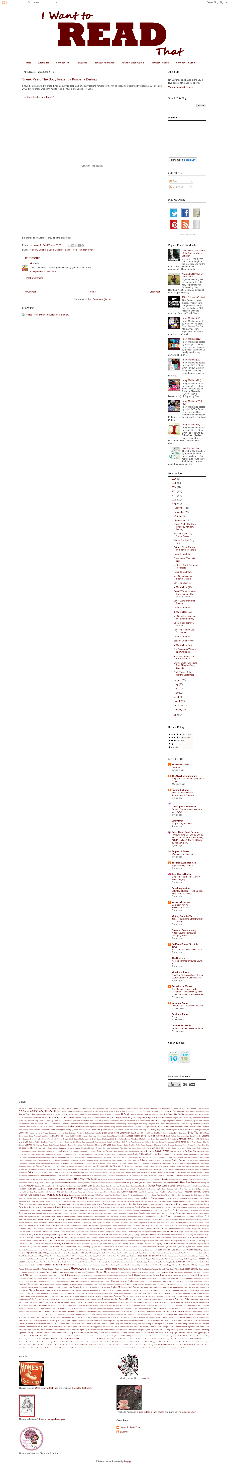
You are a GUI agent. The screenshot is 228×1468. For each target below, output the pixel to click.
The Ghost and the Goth (76, 1311)
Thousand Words (126, 1327)
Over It (105, 1256)
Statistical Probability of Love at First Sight (99, 1290)
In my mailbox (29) (191, 424)
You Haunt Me (139, 1348)
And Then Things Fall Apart (100, 1121)
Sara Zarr (205, 1272)
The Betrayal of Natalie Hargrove (193, 1302)
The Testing (132, 1324)
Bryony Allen (130, 1139)
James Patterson (185, 1201)
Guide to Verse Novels (172, 1186)
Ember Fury (204, 1166)
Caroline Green (158, 1142)
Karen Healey (151, 1213)
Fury (36, 1182)
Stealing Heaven (122, 1290)
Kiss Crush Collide (135, 1219)
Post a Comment (34, 278)
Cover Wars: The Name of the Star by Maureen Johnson (193, 253)
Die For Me (46, 1163)
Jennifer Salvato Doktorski (193, 1204)
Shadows (199, 1278)
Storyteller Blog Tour (72, 1293)
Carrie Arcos (169, 1142)
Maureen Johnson (182, 1235)
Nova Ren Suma (118, 1253)
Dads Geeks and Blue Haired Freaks (173, 1154)
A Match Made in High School (113, 1111)
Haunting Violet (89, 1189)
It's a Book (40, 1201)
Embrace (22, 1169)
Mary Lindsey (141, 1235)
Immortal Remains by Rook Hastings (184, 657)
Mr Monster (86, 1244)
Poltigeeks (160, 1259)
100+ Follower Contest (70, 1108)
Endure (137, 1169)
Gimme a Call (160, 1182)
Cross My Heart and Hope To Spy (90, 1154)
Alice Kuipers (136, 1114)
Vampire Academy (30, 1339)
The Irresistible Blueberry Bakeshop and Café (92, 1314)
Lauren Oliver (57, 1225)
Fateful (51, 1175)
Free (181, 1179)
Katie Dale (109, 1216)
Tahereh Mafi (60, 1299)
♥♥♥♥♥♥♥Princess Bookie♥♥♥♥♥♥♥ (181, 903)
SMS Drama (120, 1284)
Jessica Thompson (127, 1207)
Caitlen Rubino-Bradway (38, 1142)
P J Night (120, 1256)
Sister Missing (78, 1284)
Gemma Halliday (77, 1182)
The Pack (98, 1321)
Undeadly (72, 1336)
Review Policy (160, 62)
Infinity (157, 1198)
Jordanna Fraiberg (146, 1210)
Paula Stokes (31, 1259)
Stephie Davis (193, 1290)
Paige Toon (142, 1256)
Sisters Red (88, 1284)
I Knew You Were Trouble (173, 1192)
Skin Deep (98, 1284)
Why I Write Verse (92, 1345)
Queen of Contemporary (184, 930)
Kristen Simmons (25, 1222)
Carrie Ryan (191, 1142)
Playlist (148, 1259)
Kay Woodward (144, 1216)
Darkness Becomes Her (139, 1157)
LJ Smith (149, 1228)
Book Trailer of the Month (153, 1136)
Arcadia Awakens (166, 1124)
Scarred (206, 1275)
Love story (84, 1231)
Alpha (29, 1118)
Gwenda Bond (188, 1186)
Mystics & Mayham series (186, 1247)
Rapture (175, 1265)
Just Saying (108, 1213)
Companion (23, 1151)
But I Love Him (161, 1139)
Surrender (186, 1293)
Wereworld (195, 1339)
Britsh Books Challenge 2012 (103, 1139)
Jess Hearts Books (181, 874)
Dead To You (49, 1160)
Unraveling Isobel (113, 1336)
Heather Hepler (155, 1189)
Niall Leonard (127, 1250)
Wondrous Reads (180, 972)
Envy (156, 1169)
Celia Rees (140, 1145)
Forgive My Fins (132, 1179)
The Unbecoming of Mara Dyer (150, 1324)
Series (155, 1278)
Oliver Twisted (158, 1253)
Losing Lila (205, 1228)
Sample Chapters (55, 250)
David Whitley (204, 1157)
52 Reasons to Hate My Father (71, 1111)
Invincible (198, 1198)
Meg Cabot (45, 1238)
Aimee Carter (61, 1114)
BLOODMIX (74, 1136)
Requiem (51, 1269)
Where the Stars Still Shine (43, 1345)
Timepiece (23, 1330)
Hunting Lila (115, 1192)
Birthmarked (89, 1133)
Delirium (143, 1160)
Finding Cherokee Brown (178, 1175)
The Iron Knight (44, 1314)
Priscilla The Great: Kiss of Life (63, 1262)
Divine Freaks (79, 1163)
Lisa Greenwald (47, 1228)
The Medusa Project (153, 1317)
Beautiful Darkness (26, 1130)
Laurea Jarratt (197, 1222)
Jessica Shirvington (112, 1207)
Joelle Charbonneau (60, 1210)
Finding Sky (193, 1175)
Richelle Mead (110, 1269)
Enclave (91, 1169)
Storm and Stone (57, 1293)
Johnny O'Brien (112, 1210)
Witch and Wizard (178, 1345)
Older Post (155, 292)
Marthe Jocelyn (119, 1235)
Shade (182, 1278)
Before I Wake (123, 1130)
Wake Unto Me (117, 1339)
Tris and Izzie (149, 1333)
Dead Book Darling (181, 1025)
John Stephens (86, 1210)
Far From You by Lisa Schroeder (184, 631)
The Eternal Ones (178, 1308)
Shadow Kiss (191, 1278)
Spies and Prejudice (175, 1287)
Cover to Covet (147, 1151)
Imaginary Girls (203, 1195)
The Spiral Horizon (73, 1324)
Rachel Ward (72, 1265)
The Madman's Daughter (97, 1317)
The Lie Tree (155, 1314)
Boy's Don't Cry (195, 1136)
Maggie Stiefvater (170, 1231)
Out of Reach (78, 1256)
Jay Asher (46, 1204)
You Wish (149, 1348)
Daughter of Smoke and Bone (160, 1157)
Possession (173, 1259)
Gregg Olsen (125, 1186)
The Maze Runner (138, 1317)
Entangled (144, 1169)
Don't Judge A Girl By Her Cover (114, 1163)
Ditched (63, 1163)
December (179, 508)
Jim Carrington (181, 1207)
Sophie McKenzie (119, 1287)
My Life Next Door (119, 1244)
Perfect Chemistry (53, 1259)
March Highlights (48, 1235)
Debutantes (103, 1160)
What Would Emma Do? (121, 1342)
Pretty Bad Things (185, 1259)
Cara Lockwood (88, 1142)
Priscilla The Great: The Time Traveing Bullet (93, 1262)
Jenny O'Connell (45, 1207)
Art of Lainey (197, 1124)
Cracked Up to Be (177, 1151)
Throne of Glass (155, 1327)
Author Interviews (133, 62)
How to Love (99, 1192)
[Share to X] (76, 245)
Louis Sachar (36, 1231)
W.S (103, 1339)
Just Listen (99, 1213)
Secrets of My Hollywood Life (128, 1278)
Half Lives (198, 1186)
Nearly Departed (54, 1250)
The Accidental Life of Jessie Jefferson (92, 1302)
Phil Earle (74, 1259)
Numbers (128, 1253)
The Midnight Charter (170, 1317)
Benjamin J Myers (177, 1130)
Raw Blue (183, 1265)
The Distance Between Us (124, 1308)
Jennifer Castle (148, 1204)
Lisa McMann (92, 1228)
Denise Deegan (179, 1160)
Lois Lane (168, 1228)
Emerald (29, 1169)
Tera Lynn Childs (182, 1299)
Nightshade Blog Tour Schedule (67, 1253)
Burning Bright (149, 1139)
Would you (40, 1348)
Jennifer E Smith (161, 1204)
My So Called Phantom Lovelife (42, 1247)
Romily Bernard (39, 1272)
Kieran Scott (203, 1216)
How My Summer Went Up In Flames (79, 1192)
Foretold (104, 1179)
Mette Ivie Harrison (149, 1238)
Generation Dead (103, 1182)
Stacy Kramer (55, 1290)
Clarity (152, 1148)
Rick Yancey (153, 1269)
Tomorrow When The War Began (71, 1330)
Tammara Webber (110, 1299)
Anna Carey (52, 1124)
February (179, 705)
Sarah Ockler (134, 1275)
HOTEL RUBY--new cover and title (187, 1006)
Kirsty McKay (122, 1219)
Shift (130, 1281)
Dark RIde (117, 1157)
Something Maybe (26, 1287)
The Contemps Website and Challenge (185, 650)
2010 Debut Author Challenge (145, 1108)
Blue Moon (93, 1136)
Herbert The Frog (180, 1189)
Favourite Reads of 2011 (103, 1175)
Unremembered (138, 1336)
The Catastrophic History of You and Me (156, 1305)
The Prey (115, 1321)
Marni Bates (106, 1234)
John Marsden (73, 1210)
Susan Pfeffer (24, 1296)
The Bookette (178, 958)
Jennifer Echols (175, 1204)
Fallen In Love (175, 1172)
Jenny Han (34, 1207)
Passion (202, 1256)
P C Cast (112, 1256)
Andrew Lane (145, 1121)
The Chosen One (179, 1305)
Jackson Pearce (147, 1201)
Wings (151, 1345)
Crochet (73, 1154)
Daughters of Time (180, 1157)
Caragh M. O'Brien (113, 1142)
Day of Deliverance (26, 1160)
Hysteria (150, 1192)
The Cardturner (134, 1305)
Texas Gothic (24, 1302)
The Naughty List (39, 1321)
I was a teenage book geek (52, 1419)
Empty (84, 1169)
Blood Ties (56, 1136)
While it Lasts (71, 1345)
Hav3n (97, 1189)
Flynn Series (66, 1179)
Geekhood (66, 1182)
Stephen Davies (165, 1290)
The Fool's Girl (35, 1311)
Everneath (23, 1172)
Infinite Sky (149, 1198)
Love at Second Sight (61, 1231)
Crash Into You (25, 1154)
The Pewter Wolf (180, 764)
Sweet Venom (24, 1299)
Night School (193, 1250)
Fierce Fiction (138, 1175)
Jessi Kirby (87, 1207)
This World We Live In (110, 1327)
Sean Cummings (60, 1278)
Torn (88, 1333)
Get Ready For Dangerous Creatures (138, 1182)
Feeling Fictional (180, 790)
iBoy (146, 1195)
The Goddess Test (94, 1311)
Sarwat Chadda (160, 1275)
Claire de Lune (130, 1148)
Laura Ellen (159, 1222)
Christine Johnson (103, 1148)
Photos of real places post (114, 1259)
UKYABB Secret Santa (48, 1336)
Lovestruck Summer (96, 1231)
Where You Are (60, 1345)
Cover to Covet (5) (182, 583)
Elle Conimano (145, 1166)
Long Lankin (185, 1228)
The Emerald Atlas (164, 1308)
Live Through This (129, 1228)
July (176, 684)
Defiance (135, 1160)
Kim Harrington (49, 1219)
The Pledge (107, 1321)
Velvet (39, 1339)
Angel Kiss (171, 1121)
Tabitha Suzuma (48, 1299)
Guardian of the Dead (139, 1186)
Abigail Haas (195, 1111)
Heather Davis (143, 1189)
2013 (174, 491)
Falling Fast (185, 1172)
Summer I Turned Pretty (160, 1293)
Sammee (124, 1432)
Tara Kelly (147, 1299)
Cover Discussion (122, 1151)
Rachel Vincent (59, 1264)
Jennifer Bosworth (121, 1204)
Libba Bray (145, 1225)
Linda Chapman (165, 1225)
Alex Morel (92, 1114)
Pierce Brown (130, 1259)
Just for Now (77, 1213)
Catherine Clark (80, 1145)
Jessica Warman (142, 1207)
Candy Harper (58, 1142)
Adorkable (42, 1114)
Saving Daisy (173, 1275)
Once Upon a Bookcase (184, 806)
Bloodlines (65, 1136)
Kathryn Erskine (76, 1216)
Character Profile (160, 1145)
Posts (175, 181)
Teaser (165, 1299)
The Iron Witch (68, 1314)
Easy (202, 1163)
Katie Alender (88, 1216)
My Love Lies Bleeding (150, 1244)
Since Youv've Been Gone (44, 1284)
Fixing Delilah (44, 1179)
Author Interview (76, 1126)
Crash (207, 1151)
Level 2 (129, 1225)
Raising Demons (117, 1265)
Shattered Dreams (54, 1281)
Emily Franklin (38, 1169)
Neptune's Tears (94, 1250)
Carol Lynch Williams (143, 1142)
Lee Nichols (92, 1225)
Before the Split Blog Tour (140, 1130)
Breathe (205, 1136)
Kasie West (23, 1216)
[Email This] (70, 245)
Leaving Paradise (71, 1225)
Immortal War (52, 1198)
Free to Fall (187, 1179)
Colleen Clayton (203, 1148)
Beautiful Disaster (41, 1130)
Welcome (185, 1339)
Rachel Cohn (30, 1265)
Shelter (107, 1281)
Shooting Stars (151, 1281)
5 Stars (54, 1111)
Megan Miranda (57, 1237)
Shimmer (135, 1281)
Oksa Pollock (138, 1253)
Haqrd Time (41, 1189)
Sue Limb (146, 1293)
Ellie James (176, 1166)
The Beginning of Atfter (171, 1302)
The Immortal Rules (180, 1311)
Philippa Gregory (96, 1259)
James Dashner (172, 1201)
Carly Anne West (128, 1142)
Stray (110, 1293)
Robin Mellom (204, 1269)
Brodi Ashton (120, 1139)
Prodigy (144, 1262)
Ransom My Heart (153, 1265)
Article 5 (206, 1124)
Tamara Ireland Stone (93, 1299)
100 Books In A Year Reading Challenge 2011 (43, 1108)
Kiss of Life (163, 1219)
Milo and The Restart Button (69, 1241)
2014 (174, 487)
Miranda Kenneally (128, 1241)
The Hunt (166, 1311)
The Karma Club (116, 1314)
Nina (32, 263)
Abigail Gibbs (184, 1111)
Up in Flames (155, 1336)
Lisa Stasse (117, 1228)
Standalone (66, 1290)
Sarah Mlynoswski (120, 1275)
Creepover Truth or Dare (45, 1154)
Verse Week (73, 1338)
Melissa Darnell (85, 1238)
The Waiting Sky (184, 1324)
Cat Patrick (30, 1145)
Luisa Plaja (132, 1231)
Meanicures (35, 1238)
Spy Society (23, 1290)
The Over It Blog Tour (86, 1321)
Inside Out (175, 1198)
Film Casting (148, 1175)
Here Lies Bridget (194, 1189)
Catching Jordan (41, 1145)
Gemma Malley (90, 1182)
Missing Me (175, 1241)
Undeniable (80, 1336)
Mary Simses (163, 1235)
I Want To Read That (130, 1427)
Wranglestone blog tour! (182, 854)
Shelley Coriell (98, 1281)
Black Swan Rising (110, 1133)
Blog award (183, 1133)
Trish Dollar (158, 1333)
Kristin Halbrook (61, 1222)
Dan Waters (204, 1154)
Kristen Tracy (38, 1222)
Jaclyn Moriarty (160, 1201)
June (177, 688)
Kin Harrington (90, 1219)
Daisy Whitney (194, 1154)
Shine (142, 1281)
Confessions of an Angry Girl (49, 1151)
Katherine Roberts (63, 1216)
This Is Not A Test (74, 1327)
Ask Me (39, 1127)
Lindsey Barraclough (201, 1225)
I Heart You (158, 1192)
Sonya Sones (79, 1287)
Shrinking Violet (173, 1281)
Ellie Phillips (186, 1166)
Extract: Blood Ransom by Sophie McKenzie (185, 548)
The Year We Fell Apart (200, 1324)
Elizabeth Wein (133, 1166)
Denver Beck (204, 1160)
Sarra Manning (146, 1275)
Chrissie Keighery (27, 1148)
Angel (164, 1121)
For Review (81, 1179)
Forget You (120, 1179)
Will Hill (126, 1345)
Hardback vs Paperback (58, 1189)
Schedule (22, 1278)
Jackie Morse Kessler (132, 1201)
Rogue (30, 1272)
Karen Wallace (191, 1213)
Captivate (68, 1142)
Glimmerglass (47, 1186)
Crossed (107, 1154)
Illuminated (186, 1195)
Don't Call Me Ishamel (93, 1163)
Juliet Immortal (58, 1213)
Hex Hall (41, 1192)
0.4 (20, 1108)
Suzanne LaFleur (94, 1296)
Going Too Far (62, 1186)
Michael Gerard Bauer (174, 1238)
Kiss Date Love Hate (150, 1219)
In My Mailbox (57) (183, 587)
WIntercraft (166, 1345)
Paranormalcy (173, 1256)
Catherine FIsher (93, 1145)
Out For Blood (55, 1256)
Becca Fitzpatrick (99, 1129)
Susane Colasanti (51, 1296)
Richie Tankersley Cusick (127, 1269)
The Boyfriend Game (74, 1305)
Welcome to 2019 (180, 907)
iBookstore (140, 1195)
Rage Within (105, 1265)
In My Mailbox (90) (191, 359)
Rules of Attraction (128, 1272)
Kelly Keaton (155, 1216)
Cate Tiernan (54, 1145)
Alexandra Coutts (113, 1114)
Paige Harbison (130, 1256)
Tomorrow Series (52, 1330)
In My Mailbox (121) (191, 380)
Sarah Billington (54, 1275)
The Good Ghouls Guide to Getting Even (118, 1311)
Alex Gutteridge (81, 1114)
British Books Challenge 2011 (80, 1139)
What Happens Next (33, 1342)
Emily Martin (63, 1169)
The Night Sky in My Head (56, 1321)
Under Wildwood (92, 1336)
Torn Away (94, 1333)
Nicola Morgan (150, 1250)
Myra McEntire (170, 1247)
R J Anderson (191, 1262)
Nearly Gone (66, 1250)
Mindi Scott (90, 1241)
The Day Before (73, 1308)
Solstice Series (156, 1284)
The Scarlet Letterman (168, 1321)
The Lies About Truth (169, 1314)
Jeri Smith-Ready (60, 1207)
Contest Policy (185, 62)
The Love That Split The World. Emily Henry (53, 1317)
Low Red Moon (120, 1231)
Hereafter (205, 1189)
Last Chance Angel (136, 1222)
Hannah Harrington (28, 1189)
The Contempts (203, 1305)
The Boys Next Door (90, 1305)
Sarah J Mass (106, 1275)
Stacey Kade (45, 1290)
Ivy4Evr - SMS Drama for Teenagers (186, 566)
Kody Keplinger (203, 1219)
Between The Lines (76, 1133)
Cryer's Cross (127, 1154)
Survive (193, 1293)
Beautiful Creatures (201, 1127)
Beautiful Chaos (187, 1127)
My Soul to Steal (126, 1247)
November (179, 512)
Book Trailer (134, 1136)
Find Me (166, 1175)
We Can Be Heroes (152, 1339)
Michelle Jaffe (37, 1241)
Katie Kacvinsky (120, 1216)
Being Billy (156, 1129)
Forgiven (142, 1179)
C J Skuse (23, 1142)
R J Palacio (201, 1262)
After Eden (51, 1114)
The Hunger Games (153, 1311)
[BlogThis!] (73, 245)
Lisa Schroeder (105, 1228)
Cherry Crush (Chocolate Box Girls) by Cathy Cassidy (185, 665)
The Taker (124, 1324)
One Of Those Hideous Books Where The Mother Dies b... (185, 594)
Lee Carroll (82, 1225)
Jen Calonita (56, 1204)
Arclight (176, 1124)
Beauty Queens (72, 1130)
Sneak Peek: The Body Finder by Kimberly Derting (185, 527)
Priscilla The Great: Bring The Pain (37, 1262)
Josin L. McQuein (160, 1210)
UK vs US (33, 1335)
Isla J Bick (31, 1201)
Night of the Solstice (178, 1250)
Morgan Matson (63, 1243)
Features (82, 62)
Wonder (201, 1345)
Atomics (50, 1127)
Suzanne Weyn (107, 1296)
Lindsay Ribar (187, 1225)
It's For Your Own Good (54, 1201)
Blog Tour (193, 1132)
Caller (50, 1142)
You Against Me (94, 1348)
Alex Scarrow (101, 1114)
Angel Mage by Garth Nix (183, 865)
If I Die (172, 1195)
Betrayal (198, 1130)
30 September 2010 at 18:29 (43, 271)
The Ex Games (191, 1308)
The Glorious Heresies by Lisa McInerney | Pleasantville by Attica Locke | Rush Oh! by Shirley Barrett (187, 992)
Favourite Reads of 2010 (83, 1175)
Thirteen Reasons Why (28, 1327)
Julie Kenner (37, 1213)
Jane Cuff (28, 1204)
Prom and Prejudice (155, 1262)
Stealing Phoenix (136, 1290)
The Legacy (145, 1314)
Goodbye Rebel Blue (101, 1186)
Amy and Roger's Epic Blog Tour (122, 1117)
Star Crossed (76, 1290)
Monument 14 (24, 1244)
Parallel (164, 1256)
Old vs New (147, 1253)
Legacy (102, 1225)
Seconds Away (110, 1278)
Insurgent (183, 1198)
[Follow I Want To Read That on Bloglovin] (182, 161)
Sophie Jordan (91, 1287)
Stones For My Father (27, 1293)
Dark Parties (107, 1157)
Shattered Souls (68, 1281)
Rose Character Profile (68, 1272)
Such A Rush (137, 1293)
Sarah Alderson (26, 1275)
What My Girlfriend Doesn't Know (74, 1342)
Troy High (173, 1333)
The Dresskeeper (141, 1308)
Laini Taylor (96, 1222)
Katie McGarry (132, 1216)
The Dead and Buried (87, 1308)
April (176, 697)
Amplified (102, 1118)
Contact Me (62, 62)
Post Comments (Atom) (99, 299)
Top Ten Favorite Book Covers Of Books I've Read (49, 1333)
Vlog (99, 1338)
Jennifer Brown (135, 1204)
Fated (45, 1175)
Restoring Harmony (62, 1269)
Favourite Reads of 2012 (123, 1175)
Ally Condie (179, 1114)
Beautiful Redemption (56, 1130)
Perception (41, 1259)
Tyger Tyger (201, 1333)
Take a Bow (70, 1299)
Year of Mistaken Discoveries (76, 1348)
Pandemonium (154, 1256)
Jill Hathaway (171, 1207)
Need (73, 1250)
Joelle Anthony (46, 1210)
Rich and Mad (97, 1269)
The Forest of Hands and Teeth (54, 1311)
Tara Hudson (138, 1299)
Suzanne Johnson (79, 1296)
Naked (199, 1247)
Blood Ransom (46, 1136)
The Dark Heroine (59, 1308)
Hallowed (205, 1186)
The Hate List (140, 1311)
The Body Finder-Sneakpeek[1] (38, 97)
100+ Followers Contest (193, 297)
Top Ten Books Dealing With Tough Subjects (133, 1330)
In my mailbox (79, 1197)
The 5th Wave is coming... (67, 1302)
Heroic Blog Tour (30, 1192)
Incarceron (129, 1198)
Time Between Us (202, 1327)
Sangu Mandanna (185, 1272)
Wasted (141, 1339)
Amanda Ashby (80, 1118)
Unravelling (126, 1336)
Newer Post (30, 292)
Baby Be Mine (116, 1127)
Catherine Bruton (67, 1145)
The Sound (61, 1324)
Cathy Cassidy (117, 1145)
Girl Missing (201, 1182)
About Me (43, 62)
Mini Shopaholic (114, 1241)
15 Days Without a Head (99, 1108)
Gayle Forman (55, 1182)
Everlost (198, 1169)
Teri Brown (195, 1299)
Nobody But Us (98, 1253)
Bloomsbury (83, 1136)
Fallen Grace (163, 1172)
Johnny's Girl (124, 1210)
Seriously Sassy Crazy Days (168, 1278)
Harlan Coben (75, 1189)
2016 (174, 479)
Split (207, 1287)
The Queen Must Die (152, 1321)
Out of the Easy (90, 1256)
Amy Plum (39, 1121)
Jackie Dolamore (117, 1201)
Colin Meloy (191, 1148)
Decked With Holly (124, 1160)
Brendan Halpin (36, 1139)
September (180, 520)
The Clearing (192, 1305)
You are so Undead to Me (124, 1348)
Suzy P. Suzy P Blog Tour (145, 1296)
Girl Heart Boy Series (186, 1182)
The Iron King (32, 1314)
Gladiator (38, 1186)
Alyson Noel (50, 1117)
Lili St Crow (154, 1225)
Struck (115, 1293)
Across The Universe (28, 1114)
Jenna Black (91, 1204)
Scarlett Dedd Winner (184, 640)
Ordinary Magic (38, 1256)
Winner (157, 1345)
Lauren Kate (32, 1225)
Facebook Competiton (111, 1172)
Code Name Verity (179, 1148)
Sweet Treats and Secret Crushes (196, 1296)
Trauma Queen (117, 1333)
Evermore (205, 1169)
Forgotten (150, 1179)
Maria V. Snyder (75, 1235)
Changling (149, 1145)
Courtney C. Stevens (88, 1151)
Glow (55, 1186)
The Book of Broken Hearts (39, 1305)
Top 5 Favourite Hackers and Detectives (100, 1330)
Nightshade (49, 1253)
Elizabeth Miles (90, 1166)
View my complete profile (180, 87)
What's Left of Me (137, 1342)
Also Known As (38, 1118)
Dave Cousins (193, 1157)
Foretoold (112, 1179)
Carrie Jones (180, 1142)
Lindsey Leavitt (26, 1228)
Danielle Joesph (84, 1157)
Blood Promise (34, 1136)
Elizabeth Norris (104, 1166)
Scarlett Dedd (196, 1275)
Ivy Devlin (90, 1201)
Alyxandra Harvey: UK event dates (192, 275)
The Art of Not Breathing (127, 1302)
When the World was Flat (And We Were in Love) (177, 1342)
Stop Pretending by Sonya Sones (183, 535)
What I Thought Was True (51, 1342)
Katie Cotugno (99, 1216)
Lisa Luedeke (68, 1228)
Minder (82, 1241)
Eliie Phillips (65, 1166)
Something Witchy (55, 1287)
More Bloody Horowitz (47, 1244)
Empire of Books (180, 851)
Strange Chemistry (100, 1293)
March (177, 701)
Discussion (55, 1163)
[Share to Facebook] (79, 245)
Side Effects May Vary (188, 1281)
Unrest (146, 1336)
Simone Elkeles (26, 1284)
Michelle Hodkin (25, 1241)
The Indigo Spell (195, 1311)
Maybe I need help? (201, 1235)
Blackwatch (125, 1133)
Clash (158, 1148)
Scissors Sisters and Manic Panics (40, 1278)
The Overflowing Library (184, 776)
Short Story (161, 1281)
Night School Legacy (35, 1253)
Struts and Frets (125, 1293)
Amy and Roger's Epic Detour (151, 1117)
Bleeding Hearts (147, 1133)
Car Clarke (77, 1142)
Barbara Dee (161, 1126)
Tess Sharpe (204, 1299)
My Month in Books (168, 1243)
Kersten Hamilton (180, 1216)
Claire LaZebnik (143, 1148)
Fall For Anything (151, 1172)
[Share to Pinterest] (82, 245)
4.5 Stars (44, 1111)
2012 (174, 495)
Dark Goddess (96, 1157)
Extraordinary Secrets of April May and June (53, 1172)
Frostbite (31, 1182)
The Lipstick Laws (184, 1314)
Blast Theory (135, 1133)
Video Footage (90, 1339)
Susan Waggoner (37, 1296)
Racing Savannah (85, 1265)
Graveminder (115, 1186)
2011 (174, 500)
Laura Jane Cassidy (173, 1222)
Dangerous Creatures (35, 1157)
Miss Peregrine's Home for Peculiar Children (153, 1241)
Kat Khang (32, 1216)
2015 (174, 483)
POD (153, 1259)
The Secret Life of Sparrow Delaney (192, 1321)
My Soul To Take (140, 1247)
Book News (101, 1136)
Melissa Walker (121, 1238)
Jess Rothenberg (75, 1207)
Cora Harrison (74, 1151)
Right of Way (164, 1269)
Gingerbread (171, 1182)
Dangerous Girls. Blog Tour (67, 1157)
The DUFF (152, 1308)
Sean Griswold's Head (75, 1278)
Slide (104, 1284)
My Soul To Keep (97, 1247)
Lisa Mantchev (79, 1228)
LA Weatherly (86, 1222)
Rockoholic (23, 1272)
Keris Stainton (167, 1216)
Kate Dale (41, 1216)
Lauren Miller (45, 1225)
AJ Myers (70, 1114)
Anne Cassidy (89, 1124)
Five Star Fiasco (32, 1179)
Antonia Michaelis (116, 1124)
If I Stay (178, 1195)
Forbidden (95, 1179)
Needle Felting (81, 1250)
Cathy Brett (177, 821)
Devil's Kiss (23, 1163)
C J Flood (194, 1139)
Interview (191, 1198)
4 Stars (34, 1111)
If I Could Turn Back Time (159, 1195)
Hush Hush (142, 1192)
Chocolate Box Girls (201, 1145)
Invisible (206, 1198)
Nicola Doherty (138, 1250)
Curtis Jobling (139, 1154)
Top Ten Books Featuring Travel (163, 1330)
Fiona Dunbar (204, 1175)
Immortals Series (64, 1198)
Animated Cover (182, 1121)
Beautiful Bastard (174, 1127)
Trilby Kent (139, 1333)
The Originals (72, 1321)
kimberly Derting (38, 250)
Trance (107, 1333)
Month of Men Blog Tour (199, 1241)
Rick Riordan (143, 1269)
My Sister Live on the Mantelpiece (190, 1244)
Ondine (166, 1253)
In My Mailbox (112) (191, 339)
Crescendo (60, 1154)
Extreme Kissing (77, 1172)
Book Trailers (171, 1136)
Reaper (22, 1269)
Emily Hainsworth (51, 1169)
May (176, 693)
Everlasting (190, 1169)
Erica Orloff (170, 1169)
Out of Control (67, 1256)
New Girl (113, 1250)
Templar (171, 1299)
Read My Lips (192, 1265)
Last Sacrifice (149, 1222)
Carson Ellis (201, 1142)
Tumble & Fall (191, 1333)
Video (82, 1339)
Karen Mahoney (163, 1213)
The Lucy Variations (79, 1317)
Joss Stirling (173, 1210)
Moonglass (34, 1244)
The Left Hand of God (131, 1314)
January (178, 709)
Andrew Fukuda (132, 1120)
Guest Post (154, 1185)
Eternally (178, 1169)
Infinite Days (139, 1198)
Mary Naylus (152, 1234)
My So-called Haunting (81, 1247)
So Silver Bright (144, 1284)
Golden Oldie (86, 1186)
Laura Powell (186, 1222)
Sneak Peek (71, 250)
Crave (33, 1154)
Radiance (96, 1265)
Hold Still (60, 1192)
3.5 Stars (23, 1111)
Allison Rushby (157, 1114)
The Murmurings (199, 1317)
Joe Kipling (35, 1210)
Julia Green (184, 1210)
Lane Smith (105, 1222)
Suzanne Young (180, 1003)
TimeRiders (31, 1330)
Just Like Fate (88, 1213)
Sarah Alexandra (40, 1275)
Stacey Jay (34, 1290)
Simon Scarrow (203, 1281)
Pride (195, 1259)
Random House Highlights (135, 1265)
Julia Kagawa (204, 1210)
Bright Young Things (60, 1139)
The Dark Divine (46, 1308)
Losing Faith (195, 1228)
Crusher (119, 1154)
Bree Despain (24, 1139)
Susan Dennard (203, 1293)
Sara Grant (197, 1272)
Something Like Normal (200, 1284)
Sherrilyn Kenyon (119, 1281)
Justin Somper (119, 1213)
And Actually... (48, 1121)
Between (23, 1133)
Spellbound (157, 1287)
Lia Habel (136, 1225)
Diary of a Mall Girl (35, 1163)
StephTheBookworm (82, 1388)
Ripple (172, 1269)
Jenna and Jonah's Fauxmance (73, 1204)
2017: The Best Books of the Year (187, 949)
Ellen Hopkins (156, 1166)
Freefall (196, 1179)
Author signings (90, 1127)
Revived (88, 1269)
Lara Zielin (124, 1222)
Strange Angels (87, 1293)
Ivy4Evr (97, 1201)
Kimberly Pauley (78, 1219)
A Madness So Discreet (93, 1111)
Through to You (168, 1327)
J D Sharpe (105, 1201)
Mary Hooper (130, 1235)
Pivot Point (140, 1259)
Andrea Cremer (118, 1121)
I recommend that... (192, 1192)
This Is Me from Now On (57, 1327)
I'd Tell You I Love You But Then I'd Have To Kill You (115, 1195)
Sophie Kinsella (104, 1287)
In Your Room (119, 1198)
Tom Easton (40, 1330)
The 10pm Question (37, 1302)
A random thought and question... (139, 1111)
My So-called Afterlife (63, 1247)
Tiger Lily (191, 1327)
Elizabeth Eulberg (77, 1166)
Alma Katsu (199, 1114)
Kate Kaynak (50, 1216)
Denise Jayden (192, 1160)
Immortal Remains (40, 1198)
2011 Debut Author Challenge (169, 1108)
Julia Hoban (193, 1210)
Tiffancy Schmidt (181, 1327)
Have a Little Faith (108, 1189)
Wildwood (120, 1345)
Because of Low (85, 1130)
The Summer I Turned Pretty (108, 1324)
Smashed (111, 1284)
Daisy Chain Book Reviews (185, 832)
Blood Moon (23, 1136)
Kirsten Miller (102, 1219)
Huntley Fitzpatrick (129, 1192)
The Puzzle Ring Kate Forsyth (131, 1321)
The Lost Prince (29, 1317)
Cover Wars (162, 1151)
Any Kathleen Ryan (130, 1124)
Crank (201, 1151)
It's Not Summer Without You (75, 1201)
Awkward (107, 1127)
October (178, 516)
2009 (174, 715)
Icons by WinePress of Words (188, 234)
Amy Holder (193, 1118)
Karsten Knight (203, 1213)
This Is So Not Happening (91, 1327)
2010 (174, 504)
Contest (64, 1151)
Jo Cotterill (192, 1207)
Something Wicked (41, 1287)
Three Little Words (141, 1327)
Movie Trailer (76, 1244)
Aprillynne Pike (153, 1124)
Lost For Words (25, 1231)
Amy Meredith (29, 1121)
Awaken (100, 1127)
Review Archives (104, 62)
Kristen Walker (48, 1222)
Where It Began (203, 1342)
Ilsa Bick (194, 1195)
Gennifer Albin (115, 1182)
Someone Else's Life (182, 1284)
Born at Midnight (183, 1136)
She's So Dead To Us (84, 1281)
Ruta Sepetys (140, 1272)
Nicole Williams (163, 1250)
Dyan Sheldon (180, 1163)
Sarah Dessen (81, 1275)
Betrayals (205, 1130)
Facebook (98, 1172)
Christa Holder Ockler (44, 1148)
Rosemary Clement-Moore (98, 1272)
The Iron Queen (56, 1314)
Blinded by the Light (170, 1133)
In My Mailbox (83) (191, 318)
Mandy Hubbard (34, 1234)
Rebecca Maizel (31, 1269)
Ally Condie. (189, 1114)
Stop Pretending (43, 1293)
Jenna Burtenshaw (104, 1204)
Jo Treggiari (200, 1207)
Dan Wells (23, 1157)
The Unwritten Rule (169, 1324)
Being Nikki (165, 1130)
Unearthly (102, 1336)
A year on (176, 1017)
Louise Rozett (47, 1231)
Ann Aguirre (193, 1121)
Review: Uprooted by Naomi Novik (187, 1028)
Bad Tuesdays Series (146, 1127)
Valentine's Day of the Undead (172, 1336)
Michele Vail (187, 1238)
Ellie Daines (167, 1166)
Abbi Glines (173, 1111)
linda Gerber (176, 1225)
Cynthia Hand (152, 1154)
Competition (33, 1151)
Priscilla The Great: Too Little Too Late (126, 1262)
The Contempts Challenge (29, 1308)
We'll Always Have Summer (171, 1339)
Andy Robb (156, 1120)
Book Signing (123, 1136)
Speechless (148, 1287)
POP (166, 1259)
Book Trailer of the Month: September (184, 673)
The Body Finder (86, 250)
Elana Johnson (54, 1166)
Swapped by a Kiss (163, 1296)
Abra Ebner (204, 1111)
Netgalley (105, 1250)
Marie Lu (85, 1235)
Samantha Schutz (153, 1272)
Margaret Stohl (62, 1234)
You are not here (106, 1348)
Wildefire (112, 1345)
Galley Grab (44, 1182)
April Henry (143, 1124)
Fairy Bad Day (138, 1172)
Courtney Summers (106, 1151)
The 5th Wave (50, 1302)
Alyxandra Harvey (65, 1117)
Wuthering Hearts (51, 1348)
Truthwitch (182, 1333)
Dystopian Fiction (192, 1163)
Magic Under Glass (186, 1231)
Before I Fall (112, 1130)
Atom (45, 1127)
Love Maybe (75, 1231)
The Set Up (51, 1324)
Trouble (166, 1333)
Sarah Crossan (68, 1275)
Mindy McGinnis (101, 1241)
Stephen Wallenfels (179, 1290)
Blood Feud (204, 1133)
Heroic (21, 1192)
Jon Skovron (134, 1210)
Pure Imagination (181, 888)
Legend (108, 1225)
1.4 (23, 1108)
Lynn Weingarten (144, 1231)
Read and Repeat (180, 1014)
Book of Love (112, 1136)
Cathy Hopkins (130, 1145)
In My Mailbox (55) (183, 645)
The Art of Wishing (144, 1302)
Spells (165, 1287)
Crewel (67, 1154)
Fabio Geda (89, 1172)
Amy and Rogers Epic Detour (176, 1118)
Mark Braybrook (95, 1235)
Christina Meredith (88, 1148)
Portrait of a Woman (182, 986)
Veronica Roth (49, 1339)
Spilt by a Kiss (189, 1287)
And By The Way (62, 1121)
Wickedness (104, 1345)
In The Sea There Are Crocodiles (101, 1198)
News (119, 1250)
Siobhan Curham (61, 1284)
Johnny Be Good (99, 1210)
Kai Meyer (129, 1213)
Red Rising (42, 1269)
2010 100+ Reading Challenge (122, 1108)
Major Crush (198, 1231)
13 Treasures (84, 1108)
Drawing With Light (134, 1163)
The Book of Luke (58, 1305)
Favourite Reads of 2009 (63, 1175)
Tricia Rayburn (128, 1333)
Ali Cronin (125, 1114)
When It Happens (151, 1342)
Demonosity (166, 1160)
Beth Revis (189, 1129)
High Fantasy (50, 1192)
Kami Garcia (139, 1213)
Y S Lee (62, 1348)
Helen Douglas (167, 1189)
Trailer (101, 1332)
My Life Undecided (133, 1244)
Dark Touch (125, 1157)
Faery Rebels (126, 1172)
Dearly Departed (79, 1160)
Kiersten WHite (26, 1219)
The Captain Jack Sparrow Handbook (113, 1305)
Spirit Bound (200, 1287)
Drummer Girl (169, 1163)
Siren (71, 1284)
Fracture (166, 1179)
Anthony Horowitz (102, 1124)
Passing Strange (191, 1256)
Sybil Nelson (36, 1299)
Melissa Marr (109, 1238)
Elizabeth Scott (119, 1166)
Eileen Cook (41, 1166)
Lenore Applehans (119, 1225)
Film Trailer (158, 1175)
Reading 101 (204, 1265)
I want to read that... (191, 448)
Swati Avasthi (177, 1296)
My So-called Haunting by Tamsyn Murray (184, 617)
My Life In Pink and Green (101, 1244)
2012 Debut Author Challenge (193, 1108)
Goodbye (176, 767)
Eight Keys (31, 1166)
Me (20, 1238)
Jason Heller (37, 1204)
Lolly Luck (176, 1228)
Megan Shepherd (72, 1238)
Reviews (77, 1268)
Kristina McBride (74, 1222)
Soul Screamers (135, 1287)
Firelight (22, 1179)
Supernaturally (176, 1293)
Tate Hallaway (157, 1299)
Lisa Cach (37, 1228)
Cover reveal (134, 1151)
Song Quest (67, 1287)
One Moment (175, 1253)
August (178, 680)
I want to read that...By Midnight (81, 1195)
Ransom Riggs (166, 1265)
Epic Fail (162, 1169)
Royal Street (115, 1272)
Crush (113, 1154)
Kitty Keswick (180, 1219)
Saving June (184, 1275)
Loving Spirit (109, 1231)
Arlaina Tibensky (185, 1124)
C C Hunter (172, 1139)
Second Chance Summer (94, 1278)
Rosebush (81, 1272)
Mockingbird (184, 1241)
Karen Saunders (177, 1213)
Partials (182, 1256)
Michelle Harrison (201, 1237)
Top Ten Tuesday (78, 1332)
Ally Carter (168, 1114)
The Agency (112, 1302)
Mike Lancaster (50, 1240)
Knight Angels (191, 1219)
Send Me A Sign (146, 1278)
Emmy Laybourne (75, 1169)
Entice (151, 1169)
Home (28, 62)
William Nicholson (136, 1345)
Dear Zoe (69, 1160)
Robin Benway (191, 1269)
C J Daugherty (183, 1139)
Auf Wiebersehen (60, 1127)
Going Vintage (74, 1186)
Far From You (37, 1175)
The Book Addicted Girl (184, 863)
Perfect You (65, 1259)
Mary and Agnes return (182, 823)
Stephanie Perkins (151, 1290)
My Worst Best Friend (155, 1247)
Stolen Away (204, 1290)
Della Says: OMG (154, 1160)
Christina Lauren (73, 1148)
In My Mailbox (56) (183, 612)
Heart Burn (120, 1189)
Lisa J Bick (58, 1228)
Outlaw (100, 1256)
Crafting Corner (192, 1151)
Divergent (70, 1163)
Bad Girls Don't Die (130, 1127)
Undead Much (62, 1336)
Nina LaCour (85, 1253)
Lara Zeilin (115, 1222)
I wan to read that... (36, 1195)
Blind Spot (158, 1133)
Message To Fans (134, 1238)
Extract (31, 1172)
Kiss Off (171, 1219)
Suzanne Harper (65, 1296)
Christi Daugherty (60, 1148)
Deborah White (92, 1160)
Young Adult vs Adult (161, 1348)
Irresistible (23, 1201)
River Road (179, 1269)
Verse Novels (61, 1339)
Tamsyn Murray (126, 1299)
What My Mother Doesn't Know (99, 1342)
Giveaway (29, 1185)
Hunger (107, 1192)
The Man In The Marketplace (118, 1317)
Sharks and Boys (30, 1281)
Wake (108, 1339)
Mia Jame (161, 1238)
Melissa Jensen (98, 1238)
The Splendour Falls (88, 1324)
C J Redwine (204, 1139)
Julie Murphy (47, 1213)
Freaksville (174, 1179)
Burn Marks (139, 1139)
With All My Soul (191, 1345)
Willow (146, 1345)
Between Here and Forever (37, 1133)
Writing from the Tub (182, 916)
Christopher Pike (116, 1148)
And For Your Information (79, 1121)
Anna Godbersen (64, 1124)
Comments (177, 187)
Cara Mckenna (100, 1142)
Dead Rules (39, 1160)
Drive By (160, 1163)
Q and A (182, 1262)
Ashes (21, 1127)
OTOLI (47, 1256)
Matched (171, 1235)
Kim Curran (37, 1219)
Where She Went (25, 1345)
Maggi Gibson (156, 1231)
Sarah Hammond (94, 1275)
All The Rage (146, 1114)
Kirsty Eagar (112, 1219)
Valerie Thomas (190, 1336)
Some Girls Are (168, 1284)
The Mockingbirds (185, 1317)
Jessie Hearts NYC (158, 1207)
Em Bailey (195, 1166)
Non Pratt (107, 1253)
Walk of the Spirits (130, 1339)
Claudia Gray (166, 1148)
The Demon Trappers (105, 1308)
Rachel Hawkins (43, 1265)
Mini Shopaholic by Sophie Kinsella (183, 577)
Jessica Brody (97, 1207)
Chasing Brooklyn (175, 1145)
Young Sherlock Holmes (179, 1348)
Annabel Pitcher (77, 1124)
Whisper (81, 1345)
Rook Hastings (52, 1272)
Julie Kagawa (25, 1213)
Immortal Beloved (25, 1198)
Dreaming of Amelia (149, 1163)
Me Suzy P (26, 1238)
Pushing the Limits (170, 1262)
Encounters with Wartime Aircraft (107, 1169)
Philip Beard (85, 1259)
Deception (113, 1160)
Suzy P (132, 1296)
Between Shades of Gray (59, 1133)
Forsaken (158, 1179)
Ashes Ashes (30, 1126)
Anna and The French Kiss (36, 1124)
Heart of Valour (131, 1189)
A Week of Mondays (160, 1111)
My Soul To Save (112, 1247)
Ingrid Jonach (165, 1198)
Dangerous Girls (50, 1157)
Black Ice (97, 1133)
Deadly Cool (60, 1160)
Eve (183, 1169)
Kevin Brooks (192, 1216)
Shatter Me (42, 1281)
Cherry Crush (187, 1145)
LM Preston (158, 1228)
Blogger (127, 1461)
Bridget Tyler (47, 1139)
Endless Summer (126, 1169)
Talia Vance (79, 1299)
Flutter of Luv (55, 1179)
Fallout (193, 1172)
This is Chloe (42, 1327)
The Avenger (156, 1302)
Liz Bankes (141, 1228)
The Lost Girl (197, 1314)
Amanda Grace (93, 1118)
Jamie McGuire (198, 1201)
